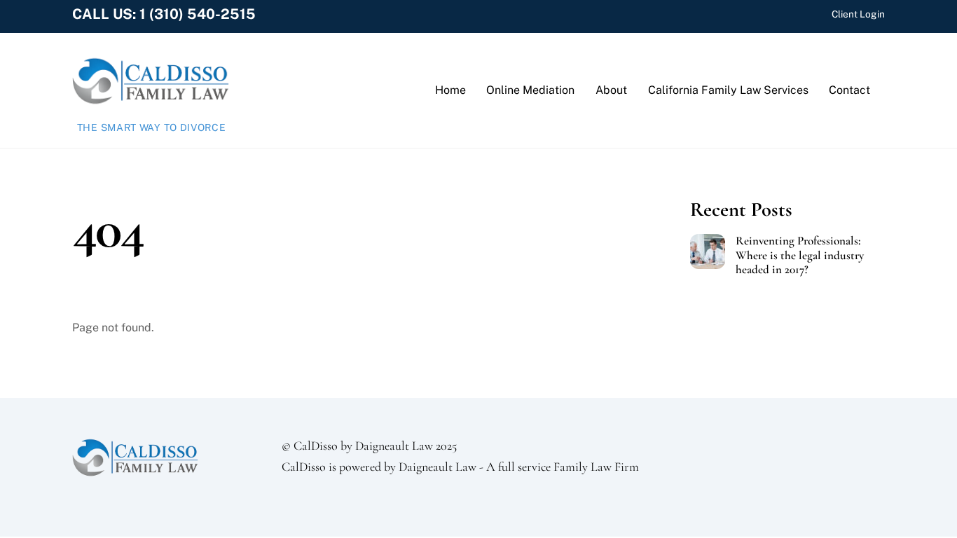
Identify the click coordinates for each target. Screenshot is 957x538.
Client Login (858, 14)
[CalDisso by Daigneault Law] (150, 101)
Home (450, 90)
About (611, 90)
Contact (849, 90)
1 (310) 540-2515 (197, 14)
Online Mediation (530, 90)
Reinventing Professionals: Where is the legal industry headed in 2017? (800, 255)
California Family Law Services (728, 90)
